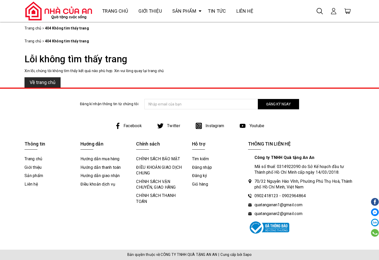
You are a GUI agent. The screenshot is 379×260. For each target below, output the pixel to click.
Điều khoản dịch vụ (98, 184)
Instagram (214, 125)
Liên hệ (244, 11)
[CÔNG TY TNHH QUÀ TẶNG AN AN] (58, 11)
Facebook (132, 125)
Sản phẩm (184, 11)
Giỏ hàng (200, 184)
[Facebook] (375, 212)
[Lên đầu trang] (374, 183)
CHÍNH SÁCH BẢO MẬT (158, 158)
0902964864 (294, 195)
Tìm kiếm (200, 158)
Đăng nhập (202, 167)
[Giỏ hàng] (347, 11)
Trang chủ (115, 11)
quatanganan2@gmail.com (278, 213)
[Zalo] (375, 222)
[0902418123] (375, 233)
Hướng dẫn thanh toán (100, 167)
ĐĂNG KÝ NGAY (278, 104)
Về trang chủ (42, 82)
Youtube (256, 125)
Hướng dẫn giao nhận (100, 175)
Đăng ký (199, 175)
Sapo (247, 255)
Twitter (173, 125)
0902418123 (266, 195)
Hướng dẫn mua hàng (100, 158)
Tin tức (217, 11)
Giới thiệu (150, 11)
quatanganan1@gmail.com (278, 204)
